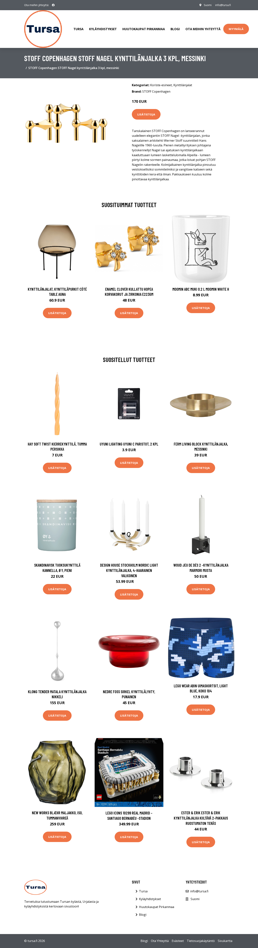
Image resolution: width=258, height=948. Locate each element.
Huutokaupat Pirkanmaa (143, 29)
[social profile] (53, 5)
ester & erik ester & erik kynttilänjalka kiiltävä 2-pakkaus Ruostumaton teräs (201, 817)
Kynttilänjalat (182, 85)
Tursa (78, 29)
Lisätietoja (146, 114)
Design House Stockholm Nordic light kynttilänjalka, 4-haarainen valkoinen (129, 570)
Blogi (175, 29)
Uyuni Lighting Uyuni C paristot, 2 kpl (129, 444)
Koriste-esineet (161, 85)
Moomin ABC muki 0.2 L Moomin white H (200, 289)
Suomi (208, 5)
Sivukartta (225, 941)
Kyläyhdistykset (103, 29)
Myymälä (236, 29)
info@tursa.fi (223, 5)
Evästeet (178, 941)
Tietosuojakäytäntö (201, 941)
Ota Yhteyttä (160, 941)
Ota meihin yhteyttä (202, 29)
